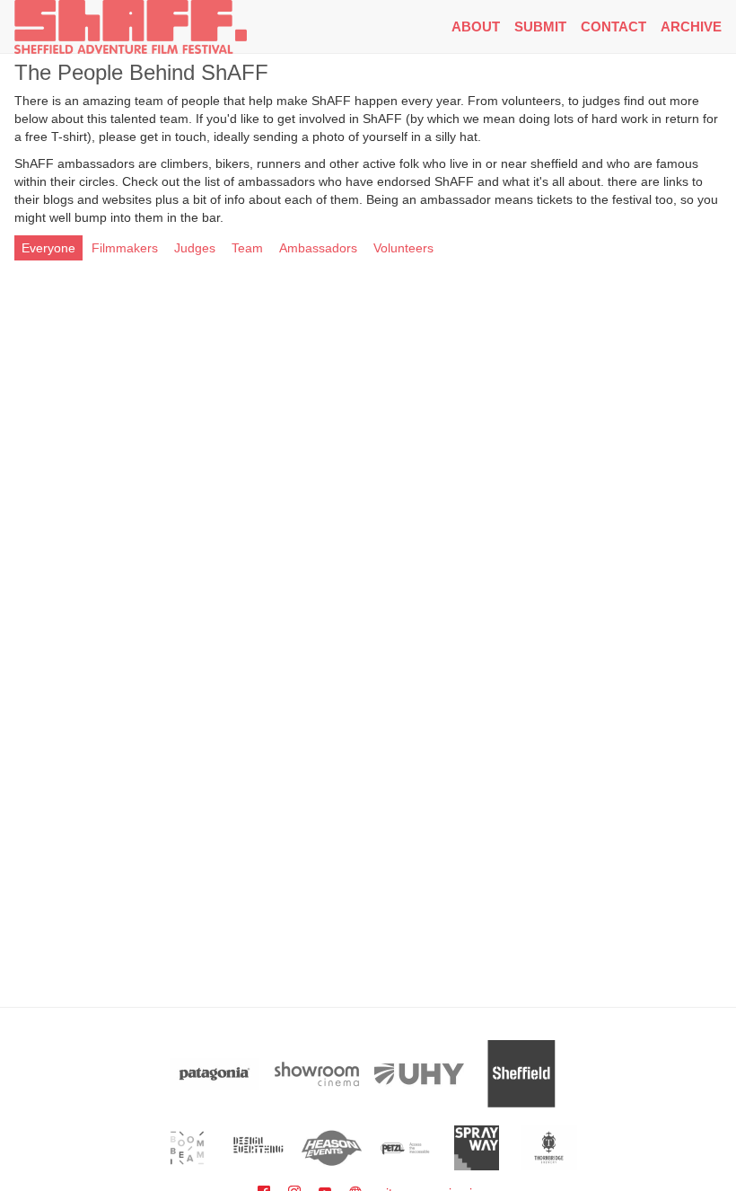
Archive (691, 26)
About (475, 26)
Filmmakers (125, 248)
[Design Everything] (260, 1147)
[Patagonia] (214, 1073)
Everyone (48, 248)
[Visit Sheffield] (521, 1073)
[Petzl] (404, 1147)
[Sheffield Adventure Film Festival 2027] (130, 27)
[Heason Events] (332, 1147)
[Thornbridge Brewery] (549, 1147)
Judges (194, 248)
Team (247, 248)
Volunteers (403, 248)
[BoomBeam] (187, 1147)
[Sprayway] (477, 1147)
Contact (613, 26)
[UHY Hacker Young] (419, 1073)
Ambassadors (318, 248)
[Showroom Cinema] (317, 1073)
